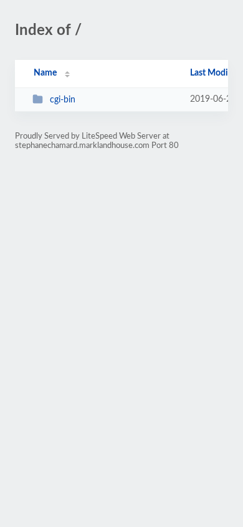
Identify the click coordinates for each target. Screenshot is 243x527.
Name (45, 73)
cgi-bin (62, 100)
